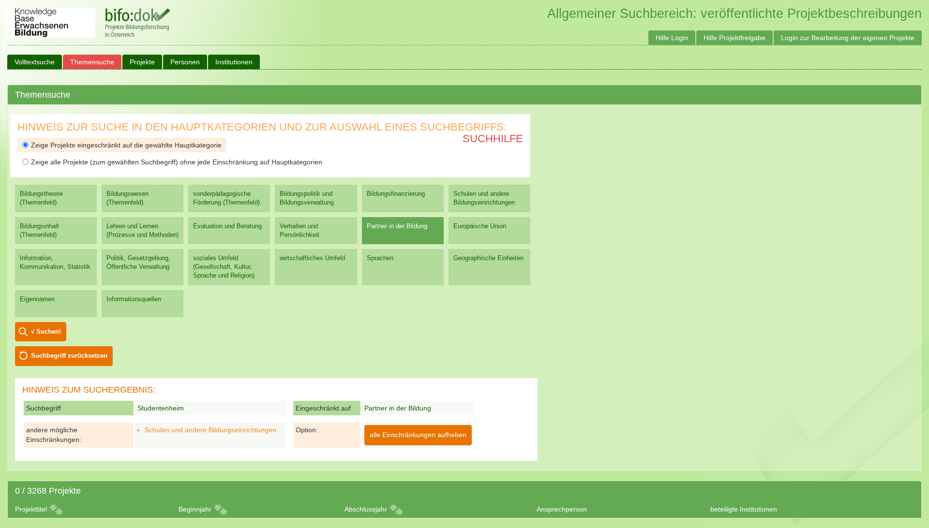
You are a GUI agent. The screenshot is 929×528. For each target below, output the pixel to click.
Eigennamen (37, 299)
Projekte (142, 62)
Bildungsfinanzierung (396, 193)
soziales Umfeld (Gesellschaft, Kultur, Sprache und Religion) (224, 266)
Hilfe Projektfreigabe (734, 38)
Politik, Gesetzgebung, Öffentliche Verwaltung (138, 262)
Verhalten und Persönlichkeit (299, 230)
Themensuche (92, 62)
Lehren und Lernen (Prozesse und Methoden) (142, 230)
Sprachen (380, 258)
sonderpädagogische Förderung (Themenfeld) (226, 198)
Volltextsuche (35, 62)
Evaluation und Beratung (227, 226)
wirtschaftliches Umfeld (312, 258)
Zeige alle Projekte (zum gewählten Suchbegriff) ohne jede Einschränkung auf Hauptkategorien (176, 162)
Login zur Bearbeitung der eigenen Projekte (847, 38)
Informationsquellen (133, 299)
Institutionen (234, 62)
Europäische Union (479, 226)
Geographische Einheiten (488, 258)
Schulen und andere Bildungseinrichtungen (484, 198)
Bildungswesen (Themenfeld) (127, 198)
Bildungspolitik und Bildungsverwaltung (307, 198)
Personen (185, 62)
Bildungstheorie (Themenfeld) (41, 198)
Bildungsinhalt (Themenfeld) (39, 230)
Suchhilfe (493, 138)
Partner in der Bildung (397, 226)
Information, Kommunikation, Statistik (55, 262)
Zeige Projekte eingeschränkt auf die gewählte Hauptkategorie (126, 145)
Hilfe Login (672, 38)
